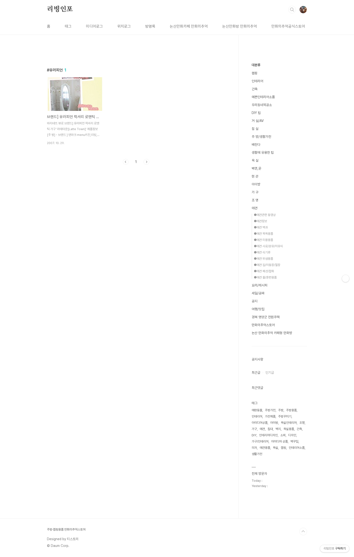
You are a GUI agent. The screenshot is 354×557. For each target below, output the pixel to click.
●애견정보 (260, 221)
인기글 (269, 372)
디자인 (292, 435)
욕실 (275, 447)
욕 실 (255, 160)
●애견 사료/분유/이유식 (268, 246)
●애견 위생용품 (263, 258)
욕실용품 (288, 429)
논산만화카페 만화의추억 (189, 26)
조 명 (255, 200)
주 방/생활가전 (261, 137)
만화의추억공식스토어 (288, 26)
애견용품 (265, 447)
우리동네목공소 (262, 105)
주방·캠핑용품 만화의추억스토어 (66, 529)
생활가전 (257, 454)
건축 (254, 89)
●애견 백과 (261, 227)
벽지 (278, 429)
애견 (254, 208)
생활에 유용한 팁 (263, 152)
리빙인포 (60, 9)
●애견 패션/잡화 (264, 271)
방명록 (150, 26)
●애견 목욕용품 (263, 233)
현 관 (255, 176)
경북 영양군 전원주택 (266, 317)
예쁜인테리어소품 (263, 97)
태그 (68, 26)
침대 (270, 429)
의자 (254, 447)
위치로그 (124, 26)
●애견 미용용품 (263, 240)
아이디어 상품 (279, 441)
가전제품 (270, 416)
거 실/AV (258, 121)
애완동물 (257, 410)
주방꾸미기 (284, 416)
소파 (283, 435)
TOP (303, 531)
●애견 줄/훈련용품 (265, 277)
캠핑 (254, 73)
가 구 (255, 192)
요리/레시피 (259, 285)
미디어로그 (94, 26)
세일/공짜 (258, 293)
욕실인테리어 (289, 422)
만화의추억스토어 (263, 325)
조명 (302, 422)
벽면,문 (256, 168)
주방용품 (291, 410)
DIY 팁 (256, 113)
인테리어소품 (297, 447)
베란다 (256, 144)
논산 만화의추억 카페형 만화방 (272, 333)
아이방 (256, 184)
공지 (254, 301)
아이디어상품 (260, 422)
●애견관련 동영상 (265, 215)
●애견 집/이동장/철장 (267, 265)
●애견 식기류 (262, 252)
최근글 (256, 372)
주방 (280, 410)
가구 (254, 429)
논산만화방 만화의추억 (239, 26)
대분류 (256, 65)
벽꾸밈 (294, 441)
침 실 (255, 129)
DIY (254, 435)
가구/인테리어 (260, 441)
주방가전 (270, 410)
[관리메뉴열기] (345, 278)
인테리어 (257, 81)
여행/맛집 (258, 309)
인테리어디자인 (268, 435)
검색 (292, 9)
